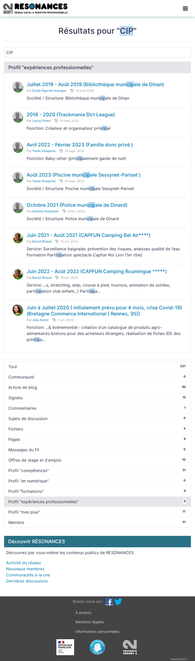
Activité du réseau (23, 562)
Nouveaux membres (25, 568)
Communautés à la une (28, 574)
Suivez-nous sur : (88, 601)
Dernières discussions (27, 580)
